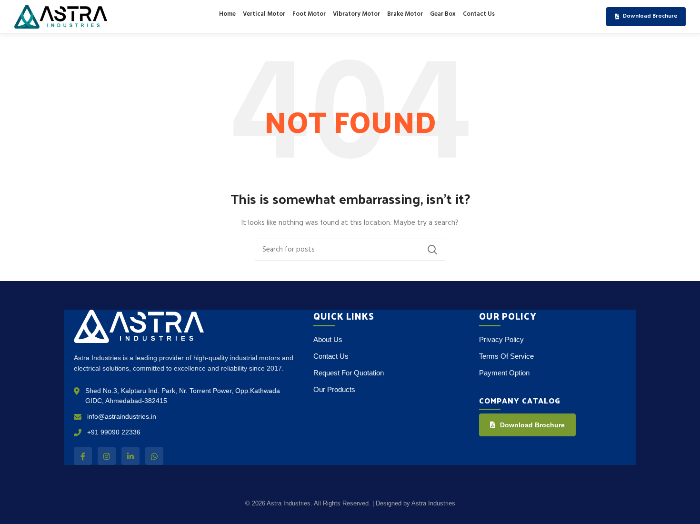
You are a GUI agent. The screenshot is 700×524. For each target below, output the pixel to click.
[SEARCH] (432, 250)
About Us (327, 339)
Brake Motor (405, 14)
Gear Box (443, 14)
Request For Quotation (348, 373)
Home (227, 14)
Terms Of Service (506, 356)
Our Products (334, 389)
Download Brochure (532, 425)
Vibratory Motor (356, 14)
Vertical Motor (264, 14)
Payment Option (504, 373)
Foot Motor (309, 14)
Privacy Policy (501, 339)
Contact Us (479, 14)
